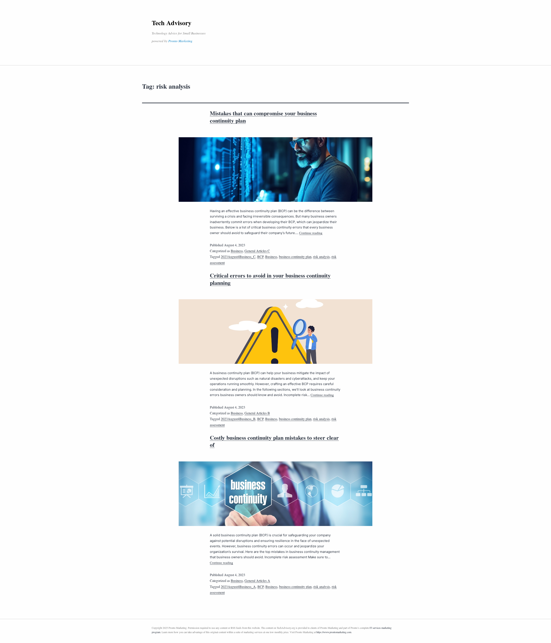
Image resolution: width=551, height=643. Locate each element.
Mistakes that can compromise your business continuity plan (263, 117)
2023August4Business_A (238, 586)
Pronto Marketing (180, 41)
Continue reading (310, 233)
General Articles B (257, 413)
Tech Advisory (171, 22)
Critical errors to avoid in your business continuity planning (270, 279)
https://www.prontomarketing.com (333, 632)
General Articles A (257, 580)
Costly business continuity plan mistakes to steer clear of (274, 441)
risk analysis (321, 256)
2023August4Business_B (238, 418)
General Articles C (257, 250)
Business (237, 250)
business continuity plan (295, 256)
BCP (260, 256)
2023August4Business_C (238, 256)
